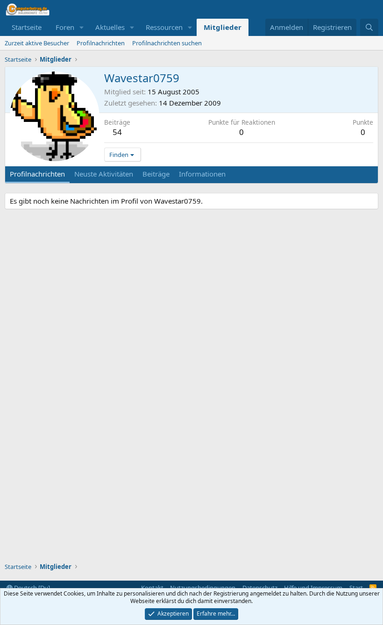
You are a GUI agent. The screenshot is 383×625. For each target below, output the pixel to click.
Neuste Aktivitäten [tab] (103, 173)
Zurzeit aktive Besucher (37, 43)
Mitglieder (222, 27)
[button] (81, 27)
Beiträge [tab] (156, 173)
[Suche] (369, 27)
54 (117, 132)
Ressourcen (164, 27)
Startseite (27, 27)
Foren (65, 27)
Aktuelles (110, 27)
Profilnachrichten (101, 43)
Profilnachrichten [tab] (37, 173)
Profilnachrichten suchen (167, 43)
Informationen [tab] (202, 173)
